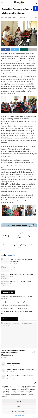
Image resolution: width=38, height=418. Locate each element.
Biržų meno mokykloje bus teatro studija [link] (21, 274)
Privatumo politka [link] (19, 415)
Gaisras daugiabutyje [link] (13, 363)
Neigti (19, 406)
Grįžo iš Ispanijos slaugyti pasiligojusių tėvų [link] (20, 369)
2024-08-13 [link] (23, 17)
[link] (35, 8)
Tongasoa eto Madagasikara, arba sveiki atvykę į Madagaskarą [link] (13, 352)
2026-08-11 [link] (14, 269)
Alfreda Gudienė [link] (12, 17)
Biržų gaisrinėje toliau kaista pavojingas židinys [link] (15, 305)
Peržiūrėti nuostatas (19, 411)
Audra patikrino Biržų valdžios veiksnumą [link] (14, 308)
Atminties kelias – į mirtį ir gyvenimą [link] (20, 281)
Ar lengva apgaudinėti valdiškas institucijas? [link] (20, 376)
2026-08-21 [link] (14, 263)
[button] (35, 383)
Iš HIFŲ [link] (12, 267)
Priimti (19, 401)
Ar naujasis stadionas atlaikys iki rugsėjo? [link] (14, 302)
